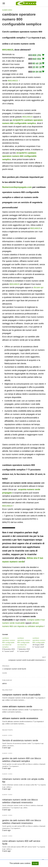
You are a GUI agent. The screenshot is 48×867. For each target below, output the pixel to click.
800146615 (7, 50)
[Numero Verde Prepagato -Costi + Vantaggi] (25, 3)
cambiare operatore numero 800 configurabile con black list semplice (8, 642)
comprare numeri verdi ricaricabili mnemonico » (27, 660)
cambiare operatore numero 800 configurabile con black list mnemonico (23, 642)
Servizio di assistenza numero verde (20, 740)
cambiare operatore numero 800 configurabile (38, 640)
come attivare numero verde (17, 706)
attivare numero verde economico (20, 718)
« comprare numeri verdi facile (14, 669)
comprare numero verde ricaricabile (21, 694)
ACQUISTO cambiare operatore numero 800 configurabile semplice (19, 156)
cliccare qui (38, 287)
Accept (35, 863)
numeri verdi (7, 10)
